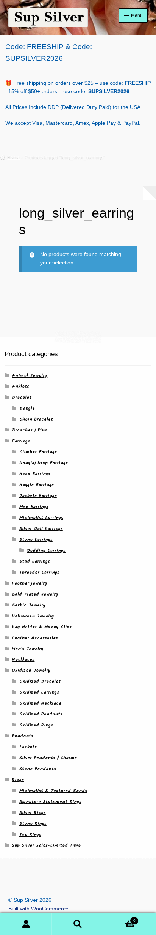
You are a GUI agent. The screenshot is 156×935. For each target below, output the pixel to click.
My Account (26, 924)
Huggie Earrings (36, 484)
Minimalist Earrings (41, 517)
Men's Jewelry (28, 649)
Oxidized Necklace (40, 703)
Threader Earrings (39, 572)
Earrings (21, 441)
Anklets (20, 386)
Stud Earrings (34, 561)
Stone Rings (33, 823)
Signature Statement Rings (50, 801)
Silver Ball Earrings (41, 528)
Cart (120, 918)
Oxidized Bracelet (40, 681)
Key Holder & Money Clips (42, 627)
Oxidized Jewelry (31, 670)
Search (78, 924)
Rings (18, 779)
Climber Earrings (38, 452)
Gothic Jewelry (29, 605)
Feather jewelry (29, 583)
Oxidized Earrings (39, 692)
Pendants (22, 736)
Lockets (28, 747)
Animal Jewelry (29, 375)
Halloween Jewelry (33, 616)
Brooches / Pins (29, 430)
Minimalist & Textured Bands (53, 790)
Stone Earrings (36, 539)
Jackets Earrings (38, 495)
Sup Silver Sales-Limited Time (46, 845)
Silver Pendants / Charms (48, 758)
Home (13, 157)
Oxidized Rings (36, 725)
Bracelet (21, 397)
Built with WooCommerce (38, 909)
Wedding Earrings (46, 550)
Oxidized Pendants (40, 714)
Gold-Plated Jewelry (35, 594)
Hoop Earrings (34, 473)
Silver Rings (32, 812)
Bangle (27, 408)
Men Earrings (33, 506)
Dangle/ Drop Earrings (43, 463)
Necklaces (23, 659)
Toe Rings (30, 834)
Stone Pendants (37, 768)
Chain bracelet (36, 419)
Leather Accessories (35, 638)
